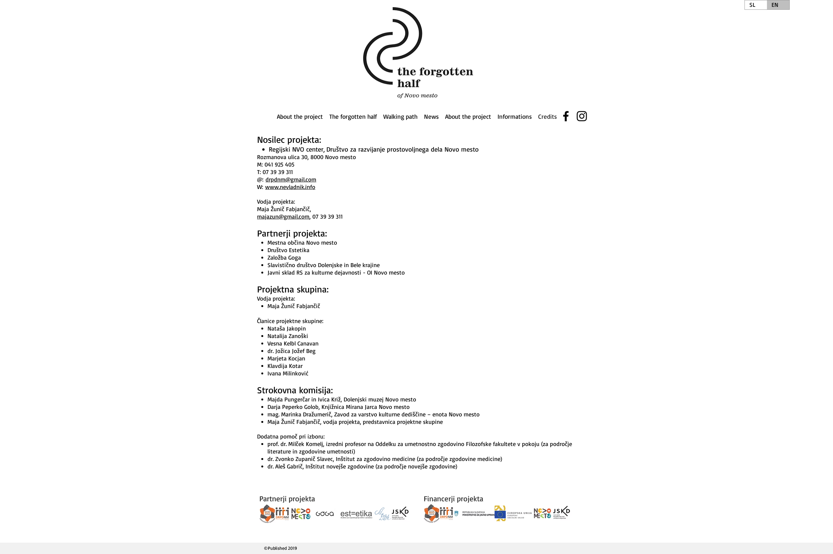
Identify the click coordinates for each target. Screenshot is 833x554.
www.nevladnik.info (290, 186)
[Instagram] (582, 116)
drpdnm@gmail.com (291, 179)
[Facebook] (566, 116)
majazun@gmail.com (283, 216)
